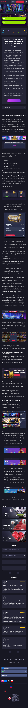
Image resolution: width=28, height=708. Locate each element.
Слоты (6, 659)
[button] (26, 8)
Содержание (12, 662)
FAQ (18, 662)
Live (11, 659)
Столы (15, 659)
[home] (4, 1)
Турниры (21, 659)
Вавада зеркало (14, 100)
